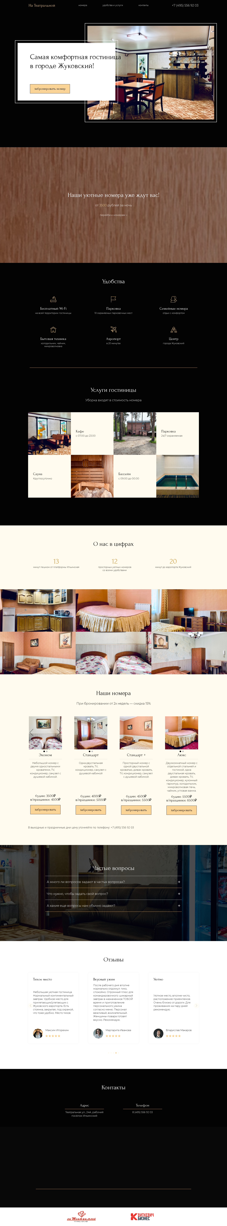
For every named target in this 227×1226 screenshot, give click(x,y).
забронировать (45, 809)
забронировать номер (49, 89)
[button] (30, 1005)
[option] (45, 732)
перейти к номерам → (113, 215)
